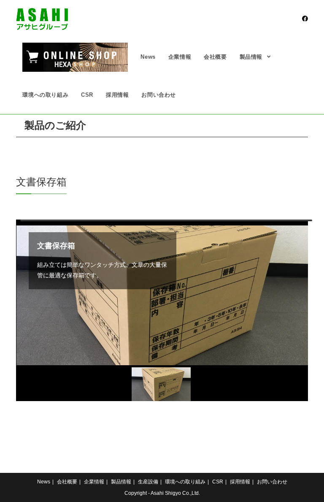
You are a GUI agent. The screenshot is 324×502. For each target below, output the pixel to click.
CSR (217, 482)
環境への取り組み (185, 482)
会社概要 (67, 482)
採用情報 (240, 482)
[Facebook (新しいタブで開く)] (305, 19)
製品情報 (121, 482)
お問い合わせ (272, 482)
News (43, 482)
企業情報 (94, 482)
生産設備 (148, 482)
